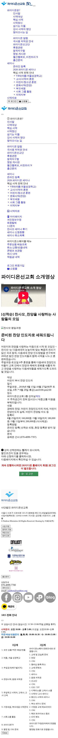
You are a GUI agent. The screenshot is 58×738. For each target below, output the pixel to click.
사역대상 (18, 16)
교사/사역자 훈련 (24, 79)
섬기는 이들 (19, 26)
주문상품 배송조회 (17, 244)
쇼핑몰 (24, 101)
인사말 (16, 13)
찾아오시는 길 (20, 32)
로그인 (13, 101)
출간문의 (18, 60)
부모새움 (20, 88)
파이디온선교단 (21, 44)
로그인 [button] (10, 265)
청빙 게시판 (19, 54)
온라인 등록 (19, 66)
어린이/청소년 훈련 (25, 82)
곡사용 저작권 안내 (23, 41)
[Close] (2, 114)
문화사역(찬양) (23, 85)
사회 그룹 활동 (23, 91)
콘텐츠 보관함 (14, 250)
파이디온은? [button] (13, 10)
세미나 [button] (10, 63)
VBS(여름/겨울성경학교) (28, 76)
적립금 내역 (13, 257)
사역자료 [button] (12, 98)
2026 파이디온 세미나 (24, 69)
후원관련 (18, 47)
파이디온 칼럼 (20, 38)
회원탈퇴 (12, 223)
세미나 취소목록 (15, 235)
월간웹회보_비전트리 (25, 57)
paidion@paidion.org (17, 591)
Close (4, 733)
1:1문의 (11, 226)
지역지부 (20, 94)
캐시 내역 (12, 254)
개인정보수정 (14, 219)
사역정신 (18, 23)
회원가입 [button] (19, 265)
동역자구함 (19, 50)
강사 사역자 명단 (22, 29)
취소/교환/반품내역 (17, 247)
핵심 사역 (18, 19)
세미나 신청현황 (15, 232)
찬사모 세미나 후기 (17, 229)
